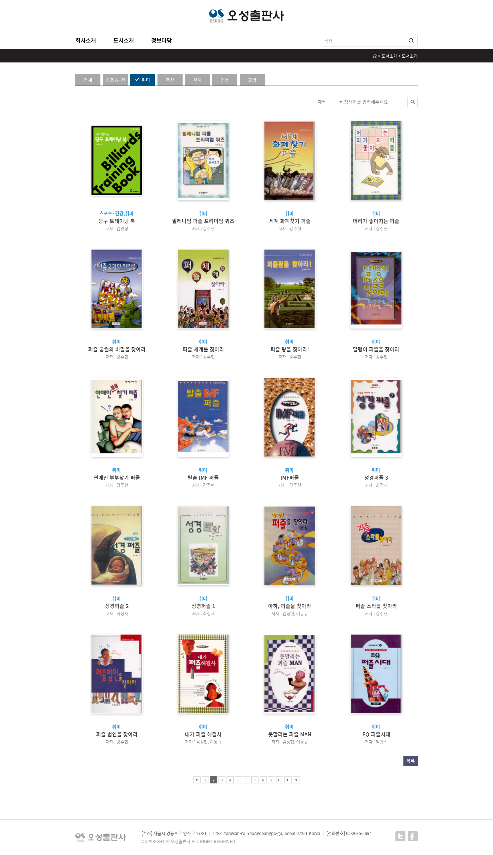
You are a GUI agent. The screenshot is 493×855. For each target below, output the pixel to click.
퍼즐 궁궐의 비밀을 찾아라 (117, 349)
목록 (410, 760)
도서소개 (123, 40)
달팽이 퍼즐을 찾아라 (376, 349)
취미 (146, 79)
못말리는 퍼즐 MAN (289, 734)
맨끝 (296, 779)
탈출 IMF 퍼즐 (203, 477)
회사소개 (85, 40)
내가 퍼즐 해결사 (203, 734)
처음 (197, 779)
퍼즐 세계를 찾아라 (203, 349)
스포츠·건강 (115, 81)
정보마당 (161, 40)
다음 (288, 779)
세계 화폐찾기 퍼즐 (290, 221)
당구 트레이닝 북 (116, 221)
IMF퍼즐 (289, 477)
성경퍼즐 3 (376, 477)
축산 (170, 79)
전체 (88, 79)
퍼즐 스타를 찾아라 (376, 606)
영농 (225, 79)
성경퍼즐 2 (117, 606)
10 (280, 780)
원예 (197, 79)
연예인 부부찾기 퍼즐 (117, 477)
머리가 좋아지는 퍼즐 (376, 221)
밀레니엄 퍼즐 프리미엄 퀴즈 (203, 221)
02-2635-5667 (358, 833)
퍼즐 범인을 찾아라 (117, 734)
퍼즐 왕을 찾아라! (289, 349)
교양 (252, 79)
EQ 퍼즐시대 (376, 734)
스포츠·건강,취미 (116, 213)
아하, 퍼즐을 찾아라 (289, 606)
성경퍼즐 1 (203, 606)
